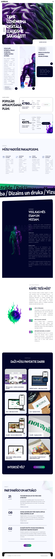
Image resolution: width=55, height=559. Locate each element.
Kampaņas (24, 68)
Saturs (29, 68)
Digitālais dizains (42, 49)
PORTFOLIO (4, 30)
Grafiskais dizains (42, 48)
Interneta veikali (8, 88)
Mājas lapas (7, 87)
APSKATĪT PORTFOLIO (40, 467)
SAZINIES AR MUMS (43, 42)
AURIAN (9, 555)
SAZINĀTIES (46, 104)
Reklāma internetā (24, 506)
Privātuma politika (44, 555)
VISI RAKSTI (28, 545)
